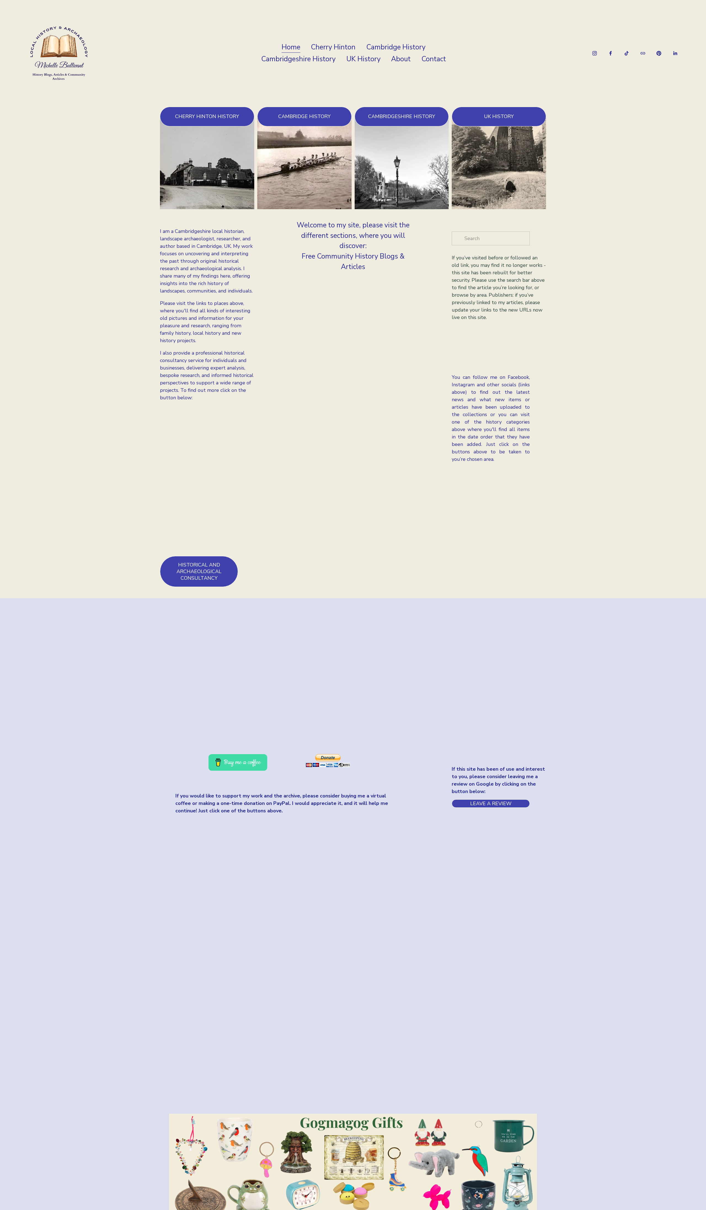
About (401, 59)
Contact (433, 59)
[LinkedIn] (675, 53)
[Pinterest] (659, 53)
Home (291, 47)
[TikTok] (626, 53)
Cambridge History (396, 47)
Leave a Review (491, 803)
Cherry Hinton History (207, 116)
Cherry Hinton (333, 47)
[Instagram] (594, 53)
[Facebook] (610, 53)
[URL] (643, 53)
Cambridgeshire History (298, 59)
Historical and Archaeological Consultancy (198, 571)
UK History (363, 59)
